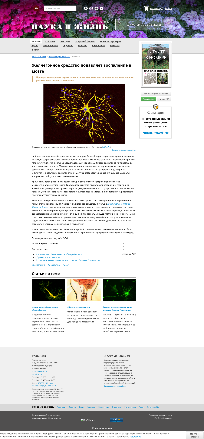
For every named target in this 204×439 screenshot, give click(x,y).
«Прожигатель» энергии (48, 257)
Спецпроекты (50, 45)
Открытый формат (85, 41)
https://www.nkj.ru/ (39, 371)
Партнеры (61, 407)
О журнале (116, 407)
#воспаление (38, 264)
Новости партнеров (110, 41)
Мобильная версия (102, 428)
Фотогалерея (130, 407)
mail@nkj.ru (37, 374)
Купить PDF (164, 99)
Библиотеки (98, 45)
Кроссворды (103, 407)
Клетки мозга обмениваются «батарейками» (59, 254)
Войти (168, 8)
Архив (35, 45)
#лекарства (54, 264)
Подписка (68, 45)
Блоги (81, 407)
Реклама (114, 45)
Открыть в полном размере (124, 150)
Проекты (72, 407)
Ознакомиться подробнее (114, 386)
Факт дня (65, 41)
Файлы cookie (153, 407)
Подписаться (148, 99)
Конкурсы (91, 407)
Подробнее (135, 436)
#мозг (65, 264)
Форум (35, 49)
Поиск (141, 407)
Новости (36, 41)
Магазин (82, 45)
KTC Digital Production (163, 418)
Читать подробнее (156, 132)
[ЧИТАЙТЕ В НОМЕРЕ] (156, 35)
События (50, 41)
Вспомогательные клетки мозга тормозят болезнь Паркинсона (68, 260)
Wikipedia (106, 147)
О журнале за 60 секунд (144, 25)
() (156, 8)
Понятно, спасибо (194, 435)
